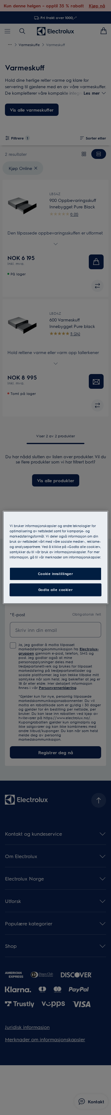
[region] (55, 557)
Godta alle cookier (55, 590)
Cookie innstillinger (55, 574)
